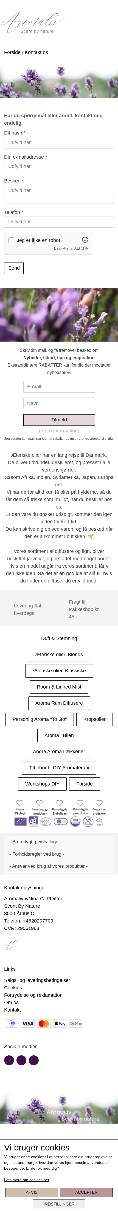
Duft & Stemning (59, 638)
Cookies (13, 987)
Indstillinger (59, 1204)
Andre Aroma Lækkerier (59, 751)
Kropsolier (94, 719)
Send (14, 268)
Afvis (32, 1192)
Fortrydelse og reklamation (33, 995)
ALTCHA (81, 248)
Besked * (14, 181)
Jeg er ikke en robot (38, 240)
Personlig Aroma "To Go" (40, 719)
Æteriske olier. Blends (59, 654)
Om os (11, 1002)
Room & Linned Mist (59, 687)
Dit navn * (15, 133)
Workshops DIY (42, 784)
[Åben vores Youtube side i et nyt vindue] (21, 1060)
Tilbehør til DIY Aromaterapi (59, 767)
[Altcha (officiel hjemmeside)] (85, 241)
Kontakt (12, 1010)
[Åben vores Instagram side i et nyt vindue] (34, 1060)
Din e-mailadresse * (25, 157)
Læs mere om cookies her (26, 1180)
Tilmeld (59, 419)
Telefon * (13, 212)
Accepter (86, 1192)
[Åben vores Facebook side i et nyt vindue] (9, 1060)
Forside (12, 52)
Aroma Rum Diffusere (59, 703)
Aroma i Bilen (59, 735)
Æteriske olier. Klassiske (59, 670)
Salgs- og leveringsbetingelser (37, 980)
